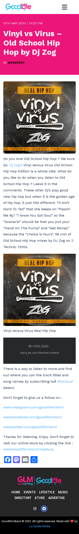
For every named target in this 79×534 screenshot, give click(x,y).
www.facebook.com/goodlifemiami (32, 417)
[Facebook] (44, 508)
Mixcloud (65, 381)
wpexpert (16, 62)
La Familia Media (39, 526)
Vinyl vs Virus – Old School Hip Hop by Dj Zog (32, 42)
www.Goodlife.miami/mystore (28, 449)
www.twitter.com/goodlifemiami (30, 427)
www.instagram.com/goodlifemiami (33, 407)
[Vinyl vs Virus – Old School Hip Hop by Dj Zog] (39, 152)
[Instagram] (34, 508)
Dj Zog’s (15, 165)
